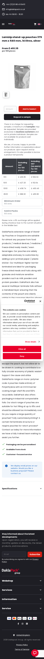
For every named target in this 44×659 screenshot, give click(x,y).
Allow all (22, 349)
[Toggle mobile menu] (3, 24)
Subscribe (35, 554)
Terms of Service (22, 649)
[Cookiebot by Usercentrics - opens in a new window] (26, 301)
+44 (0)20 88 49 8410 (15, 4)
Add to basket (29, 109)
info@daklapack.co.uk (15, 9)
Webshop (7, 580)
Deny (22, 356)
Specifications (9, 488)
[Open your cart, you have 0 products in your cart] (35, 24)
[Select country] (40, 24)
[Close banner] (40, 301)
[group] (6, 94)
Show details (30, 342)
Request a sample (22, 117)
